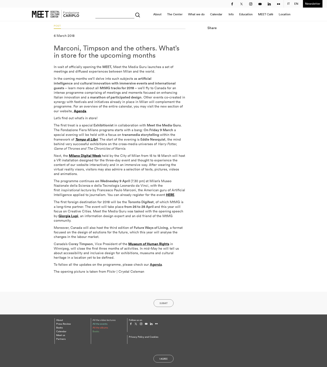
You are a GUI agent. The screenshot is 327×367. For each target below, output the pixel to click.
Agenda (156, 264)
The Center (175, 14)
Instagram (251, 4)
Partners (61, 339)
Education (246, 14)
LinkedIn (269, 4)
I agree (163, 358)
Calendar (216, 14)
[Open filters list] (136, 14)
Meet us (60, 335)
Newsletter (312, 3)
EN (296, 3)
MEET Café (265, 14)
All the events (100, 323)
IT (288, 3)
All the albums (100, 327)
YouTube (260, 4)
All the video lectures (104, 320)
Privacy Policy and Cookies (143, 336)
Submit (164, 303)
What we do (196, 14)
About (157, 14)
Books (59, 327)
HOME (55, 14)
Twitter (241, 4)
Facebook (232, 4)
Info (231, 14)
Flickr (278, 4)
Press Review (63, 323)
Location (284, 14)
